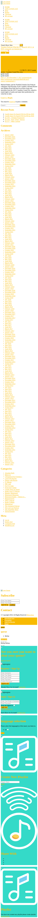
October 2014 (9, 382)
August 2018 (9, 298)
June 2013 (8, 411)
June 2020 (8, 257)
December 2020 (10, 246)
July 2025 (8, 146)
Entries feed (8, 522)
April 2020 (8, 261)
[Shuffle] (1, 645)
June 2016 (8, 345)
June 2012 (8, 433)
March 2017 (9, 329)
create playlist (5, 916)
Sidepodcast (9, 504)
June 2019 (8, 279)
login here (22, 687)
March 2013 (9, 417)
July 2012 (8, 431)
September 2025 (10, 142)
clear (2, 639)
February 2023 (9, 199)
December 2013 (10, 400)
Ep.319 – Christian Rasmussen (15, 118)
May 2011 (8, 457)
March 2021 (9, 241)
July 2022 (8, 212)
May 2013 (8, 413)
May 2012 (8, 435)
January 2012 (9, 442)
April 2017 (8, 327)
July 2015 (8, 365)
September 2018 (10, 296)
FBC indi (8, 484)
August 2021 (9, 232)
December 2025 (10, 137)
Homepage (4, 70)
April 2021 (8, 239)
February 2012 (9, 440)
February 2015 (9, 375)
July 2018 (8, 299)
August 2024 (9, 166)
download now (9, 618)
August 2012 (9, 429)
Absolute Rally (9, 473)
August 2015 (9, 364)
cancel (8, 660)
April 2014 (8, 393)
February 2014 (9, 397)
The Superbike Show (11, 510)
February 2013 (9, 418)
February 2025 (9, 155)
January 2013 (9, 420)
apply (2, 733)
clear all (3, 660)
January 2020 (9, 267)
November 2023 (10, 182)
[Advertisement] (16, 558)
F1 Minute (8, 482)
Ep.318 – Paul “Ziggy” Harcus (15, 119)
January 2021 (9, 245)
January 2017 (9, 332)
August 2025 (9, 144)
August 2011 (9, 451)
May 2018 (8, 303)
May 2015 (8, 369)
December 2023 (10, 180)
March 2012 (9, 439)
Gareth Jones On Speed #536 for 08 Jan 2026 (19, 114)
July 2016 (8, 343)
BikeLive (8, 475)
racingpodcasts (27, 77)
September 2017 (10, 318)
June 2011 (8, 455)
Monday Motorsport (11, 493)
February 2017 (9, 331)
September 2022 (10, 208)
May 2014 (8, 391)
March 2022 (9, 219)
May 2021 (8, 237)
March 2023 (9, 197)
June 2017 (8, 323)
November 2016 (10, 336)
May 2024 (8, 171)
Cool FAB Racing (11, 478)
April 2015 (8, 371)
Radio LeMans (9, 502)
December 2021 (10, 224)
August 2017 (9, 320)
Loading (12, 605)
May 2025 (8, 149)
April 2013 (8, 415)
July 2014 (8, 387)
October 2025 (9, 140)
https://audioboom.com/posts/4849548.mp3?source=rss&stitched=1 (15, 80)
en (6, 730)
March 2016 (9, 351)
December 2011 (10, 444)
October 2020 (9, 250)
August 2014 (9, 386)
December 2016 (10, 334)
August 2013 (9, 407)
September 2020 (10, 252)
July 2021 (8, 234)
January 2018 (9, 310)
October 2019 (9, 272)
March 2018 (9, 307)
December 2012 (10, 422)
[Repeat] (3, 645)
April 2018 (8, 305)
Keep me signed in (7, 705)
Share (7, 624)
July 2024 (8, 168)
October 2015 (9, 360)
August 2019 (9, 276)
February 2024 (9, 177)
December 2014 (10, 378)
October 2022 (9, 206)
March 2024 (9, 175)
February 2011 (9, 462)
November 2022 (10, 204)
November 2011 (10, 446)
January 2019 (9, 288)
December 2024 (10, 158)
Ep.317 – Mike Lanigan (12, 121)
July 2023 (8, 190)
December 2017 (10, 312)
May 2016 (8, 347)
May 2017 (8, 325)
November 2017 (10, 314)
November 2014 (10, 380)
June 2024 (8, 169)
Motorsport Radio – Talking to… (15, 497)
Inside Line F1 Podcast (12, 491)
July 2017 (8, 321)
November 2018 (10, 292)
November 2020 (10, 248)
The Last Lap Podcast (12, 508)
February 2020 (9, 265)
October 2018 (9, 294)
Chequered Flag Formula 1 (13, 477)
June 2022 (8, 213)
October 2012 (9, 426)
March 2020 (9, 263)
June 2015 (8, 367)
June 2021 (8, 235)
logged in (12, 102)
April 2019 (8, 283)
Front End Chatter (10, 488)
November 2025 (10, 138)
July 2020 (8, 256)
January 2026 (9, 135)
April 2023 (8, 195)
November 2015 (10, 358)
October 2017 (9, 316)
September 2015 (10, 362)
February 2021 (9, 243)
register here (21, 713)
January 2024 (9, 179)
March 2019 (9, 285)
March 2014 (9, 395)
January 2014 (9, 398)
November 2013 (10, 402)
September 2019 (10, 274)
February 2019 (9, 287)
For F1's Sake (9, 486)
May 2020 (8, 259)
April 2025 (8, 151)
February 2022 (9, 221)
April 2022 (8, 217)
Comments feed (10, 524)
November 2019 (10, 270)
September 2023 (10, 186)
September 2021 (10, 230)
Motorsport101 (9, 499)
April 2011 (8, 459)
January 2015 (9, 376)
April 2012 (8, 437)
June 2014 (8, 389)
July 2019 (8, 278)
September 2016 (10, 340)
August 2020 (9, 254)
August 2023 (9, 188)
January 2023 (9, 201)
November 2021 (10, 226)
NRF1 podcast (14, 70)
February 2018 (9, 309)
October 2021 (9, 228)
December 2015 (10, 356)
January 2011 (9, 464)
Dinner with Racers (11, 480)
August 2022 (9, 210)
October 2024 (9, 162)
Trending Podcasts (7, 47)
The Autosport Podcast (12, 506)
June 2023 (8, 191)
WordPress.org (9, 525)
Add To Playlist (10, 622)
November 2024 (10, 160)
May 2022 (8, 215)
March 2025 (9, 153)
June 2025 (8, 148)
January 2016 (9, 354)
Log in (7, 520)
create (3, 784)
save (5, 639)
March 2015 (9, 373)
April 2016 (8, 349)
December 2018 (10, 290)
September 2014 (10, 384)
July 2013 (8, 409)
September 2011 (10, 450)
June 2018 (8, 301)
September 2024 (10, 164)
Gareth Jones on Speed (12, 489)
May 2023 (8, 193)
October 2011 (9, 448)
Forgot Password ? (7, 709)
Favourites (8, 620)
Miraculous (30, 615)
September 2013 (10, 406)
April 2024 (8, 173)
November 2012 (10, 424)
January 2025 (9, 157)
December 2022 (10, 202)
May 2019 (8, 281)
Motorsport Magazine (12, 495)
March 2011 (9, 461)
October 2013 (9, 404)
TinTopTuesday (10, 511)
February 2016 (9, 353)
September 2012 (10, 428)
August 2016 (9, 342)
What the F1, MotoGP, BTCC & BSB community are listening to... (17, 48)
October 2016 (9, 338)
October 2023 (9, 184)
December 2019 (10, 268)
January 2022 (9, 223)
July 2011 (8, 453)
